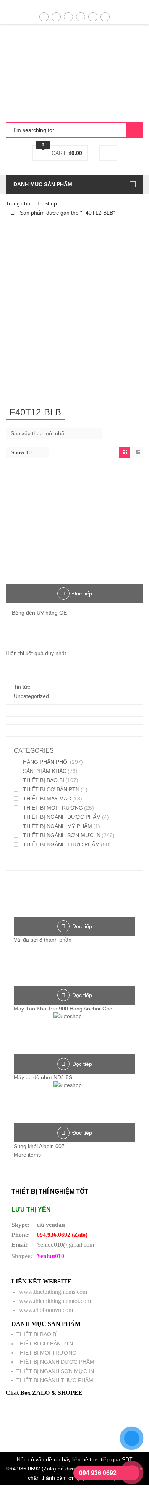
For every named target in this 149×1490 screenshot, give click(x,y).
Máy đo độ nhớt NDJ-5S (43, 1077)
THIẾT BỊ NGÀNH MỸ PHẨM (57, 826)
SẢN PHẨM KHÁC (44, 771)
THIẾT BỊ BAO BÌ (43, 780)
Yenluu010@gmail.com (65, 1244)
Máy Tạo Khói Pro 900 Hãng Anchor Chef (64, 1008)
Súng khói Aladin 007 (39, 1146)
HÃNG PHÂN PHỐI (46, 762)
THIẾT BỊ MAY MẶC (47, 798)
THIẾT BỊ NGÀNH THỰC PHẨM (61, 844)
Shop (50, 203)
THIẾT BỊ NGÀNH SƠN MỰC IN (61, 835)
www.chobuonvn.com (46, 1310)
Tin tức (22, 687)
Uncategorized (31, 696)
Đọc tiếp (82, 593)
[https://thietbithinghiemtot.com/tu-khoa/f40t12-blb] (124, 452)
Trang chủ (18, 203)
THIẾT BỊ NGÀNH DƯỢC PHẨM (62, 817)
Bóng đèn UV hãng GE (39, 613)
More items (27, 1155)
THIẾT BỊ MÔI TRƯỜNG (53, 808)
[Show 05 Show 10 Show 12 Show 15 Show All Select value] (27, 452)
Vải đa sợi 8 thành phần (42, 940)
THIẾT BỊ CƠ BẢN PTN (51, 789)
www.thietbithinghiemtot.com (55, 1301)
